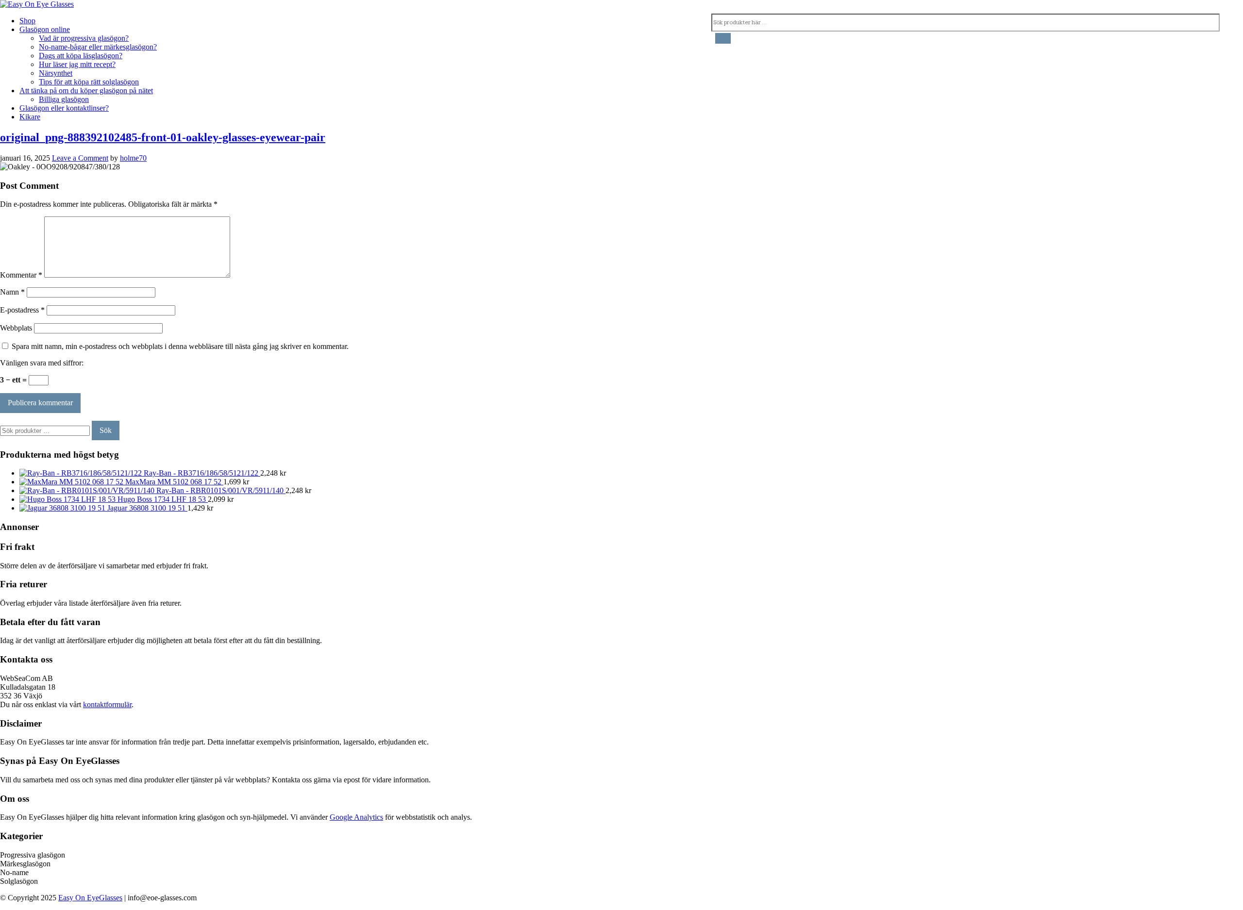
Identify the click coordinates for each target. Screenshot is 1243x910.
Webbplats (16, 328)
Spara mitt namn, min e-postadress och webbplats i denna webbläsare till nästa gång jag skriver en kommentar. (180, 346)
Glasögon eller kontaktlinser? (64, 108)
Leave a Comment (80, 158)
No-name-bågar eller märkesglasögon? (98, 47)
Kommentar (21, 275)
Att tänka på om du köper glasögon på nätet (86, 90)
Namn (12, 292)
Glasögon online (44, 29)
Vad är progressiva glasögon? (84, 38)
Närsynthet (55, 73)
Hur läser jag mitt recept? (77, 64)
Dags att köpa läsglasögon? (80, 55)
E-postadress (22, 310)
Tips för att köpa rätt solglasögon (89, 82)
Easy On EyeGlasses (90, 897)
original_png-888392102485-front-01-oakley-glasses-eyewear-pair (162, 137)
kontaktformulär (107, 704)
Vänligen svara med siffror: (42, 363)
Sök (106, 430)
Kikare (29, 117)
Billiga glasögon (64, 99)
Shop (27, 21)
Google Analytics (356, 817)
